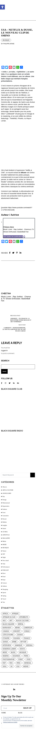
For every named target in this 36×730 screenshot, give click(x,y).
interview (7, 645)
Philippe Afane (8, 227)
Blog (20, 713)
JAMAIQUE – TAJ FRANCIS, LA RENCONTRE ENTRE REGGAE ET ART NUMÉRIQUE (20, 320)
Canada (6, 631)
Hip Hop (23, 642)
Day (3, 496)
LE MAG (5, 531)
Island (4, 528)
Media (4, 541)
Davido (20, 635)
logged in (4, 350)
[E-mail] (24, 236)
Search (5, 361)
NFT (3, 554)
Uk (11, 666)
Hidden (4, 522)
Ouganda (16, 656)
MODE (4, 544)
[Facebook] (9, 253)
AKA (4, 620)
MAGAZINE (6, 538)
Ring (18, 663)
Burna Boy (7, 627)
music (13, 652)
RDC (11, 663)
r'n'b (28, 659)
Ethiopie (6, 638)
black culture (22, 620)
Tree (3, 602)
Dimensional (6, 503)
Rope (3, 579)
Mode (5, 652)
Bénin (17, 627)
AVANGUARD (6, 493)
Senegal (27, 663)
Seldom (4, 586)
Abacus (4, 487)
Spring (4, 596)
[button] (2, 7)
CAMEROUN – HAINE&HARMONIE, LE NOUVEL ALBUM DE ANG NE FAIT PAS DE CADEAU (14, 329)
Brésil (20, 624)
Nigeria (6, 656)
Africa (5, 613)
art (10, 620)
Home (3, 713)
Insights (4, 525)
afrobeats (23, 617)
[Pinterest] (17, 253)
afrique (15, 613)
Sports (4, 592)
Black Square (8, 624)
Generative (5, 515)
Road (3, 576)
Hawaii (4, 519)
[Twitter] (13, 253)
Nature (4, 551)
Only (3, 563)
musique (22, 652)
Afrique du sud (9, 617)
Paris (26, 656)
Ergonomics (5, 506)
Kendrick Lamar (9, 649)
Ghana (5, 642)
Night (4, 557)
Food (3, 512)
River (4, 573)
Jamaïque (18, 645)
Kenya (22, 649)
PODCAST (5, 570)
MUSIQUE (6, 40)
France (27, 638)
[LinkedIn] (20, 253)
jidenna (29, 645)
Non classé (5, 560)
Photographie (9, 659)
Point (20, 659)
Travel (4, 599)
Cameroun (28, 627)
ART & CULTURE (7, 490)
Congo (27, 631)
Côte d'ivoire (8, 635)
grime (14, 642)
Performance (6, 567)
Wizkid (25, 666)
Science (4, 583)
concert (16, 631)
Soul (5, 666)
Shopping (5, 589)
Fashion (4, 509)
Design (4, 499)
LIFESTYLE (6, 535)
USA (17, 666)
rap (4, 663)
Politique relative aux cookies (10, 722)
